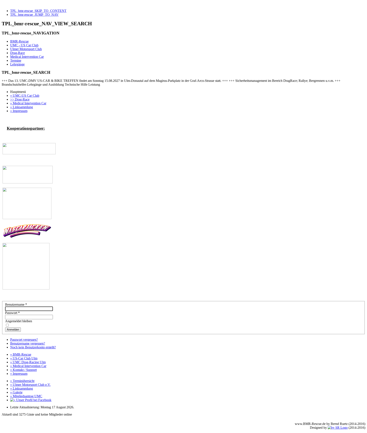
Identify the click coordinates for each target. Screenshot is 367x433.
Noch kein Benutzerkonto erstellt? (33, 347)
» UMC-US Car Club (24, 95)
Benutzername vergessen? (27, 343)
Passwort (12, 313)
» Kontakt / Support (23, 370)
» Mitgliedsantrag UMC (26, 396)
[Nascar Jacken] (27, 237)
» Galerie (16, 392)
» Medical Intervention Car (28, 103)
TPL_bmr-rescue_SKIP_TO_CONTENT (38, 11)
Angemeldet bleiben (18, 321)
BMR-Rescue (19, 41)
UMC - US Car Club (24, 45)
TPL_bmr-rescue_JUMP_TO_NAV (34, 14)
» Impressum (18, 111)
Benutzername (16, 304)
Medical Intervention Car (27, 56)
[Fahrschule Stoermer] (26, 288)
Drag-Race (17, 53)
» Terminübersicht (22, 381)
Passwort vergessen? (24, 339)
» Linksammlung (21, 107)
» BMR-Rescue (20, 354)
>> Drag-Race (20, 99)
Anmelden (13, 329)
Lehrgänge (17, 64)
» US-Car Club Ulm (23, 358)
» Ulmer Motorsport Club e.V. (30, 384)
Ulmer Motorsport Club (26, 49)
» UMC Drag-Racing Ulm (28, 362)
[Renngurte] (29, 153)
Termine (15, 60)
